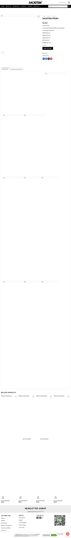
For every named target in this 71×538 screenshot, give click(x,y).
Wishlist (20, 520)
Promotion (16, 6)
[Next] (70, 450)
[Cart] (69, 2)
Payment (3, 520)
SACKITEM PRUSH (5, 500)
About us (8, 6)
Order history (22, 517)
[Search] (69, 6)
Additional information (16, 69)
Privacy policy (4, 523)
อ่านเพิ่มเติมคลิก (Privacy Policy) (21, 535)
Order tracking (22, 525)
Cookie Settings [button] (46, 535)
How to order (21, 527)
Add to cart (48, 48)
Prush (54, 16)
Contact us (3, 530)
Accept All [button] (54, 535)
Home (2, 6)
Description (5, 69)
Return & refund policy (6, 525)
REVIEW (30, 6)
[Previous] (1, 450)
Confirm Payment (23, 522)
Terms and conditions (6, 527)
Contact (36, 6)
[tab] (5, 69)
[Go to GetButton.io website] (67, 536)
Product (23, 6)
